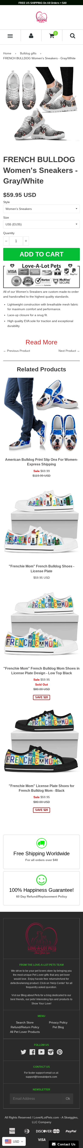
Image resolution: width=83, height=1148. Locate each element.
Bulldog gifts (28, 53)
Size (6, 217)
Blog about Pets (30, 995)
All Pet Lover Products (25, 1031)
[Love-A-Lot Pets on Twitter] (23, 1053)
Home (7, 53)
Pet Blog (58, 1027)
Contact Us (66, 1144)
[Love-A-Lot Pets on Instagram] (51, 1053)
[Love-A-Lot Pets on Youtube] (41, 1053)
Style (6, 202)
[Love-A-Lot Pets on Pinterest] (60, 1053)
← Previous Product (16, 350)
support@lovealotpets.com (41, 1076)
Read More (41, 342)
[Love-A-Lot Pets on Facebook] (32, 1053)
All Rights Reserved (18, 1117)
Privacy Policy (58, 1022)
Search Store (25, 1022)
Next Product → (69, 350)
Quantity (8, 233)
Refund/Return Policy (25, 1027)
